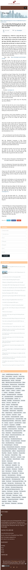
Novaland (7, 440)
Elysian (7, 406)
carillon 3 (13, 390)
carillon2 (5, 392)
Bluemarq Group (13, 384)
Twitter (8, 220)
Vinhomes (8, 497)
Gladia (11, 408)
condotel (16, 398)
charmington (11, 392)
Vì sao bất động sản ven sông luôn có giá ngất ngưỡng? (13, 305)
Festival (11, 406)
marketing (19, 426)
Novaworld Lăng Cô (8, 444)
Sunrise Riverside (9, 467)
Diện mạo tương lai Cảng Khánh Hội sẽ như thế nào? (12, 299)
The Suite (7, 487)
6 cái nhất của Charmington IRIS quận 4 (10, 302)
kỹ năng (6, 422)
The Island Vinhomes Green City (12, 477)
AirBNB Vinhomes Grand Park (12, 374)
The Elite (15, 471)
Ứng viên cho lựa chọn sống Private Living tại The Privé (13, 365)
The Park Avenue (18, 483)
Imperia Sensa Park (18, 412)
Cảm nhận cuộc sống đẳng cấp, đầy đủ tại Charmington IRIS (14, 287)
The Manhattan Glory (16, 479)
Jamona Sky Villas (19, 418)
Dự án (2, 547)
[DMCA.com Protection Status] (6, 565)
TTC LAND (9, 495)
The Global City (15, 473)
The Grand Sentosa (11, 475)
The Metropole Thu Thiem (18, 481)
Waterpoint (7, 503)
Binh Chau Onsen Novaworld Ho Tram (13, 382)
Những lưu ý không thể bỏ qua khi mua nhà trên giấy (12, 282)
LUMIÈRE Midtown (11, 426)
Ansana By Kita (9, 376)
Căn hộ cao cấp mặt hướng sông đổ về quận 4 (11, 279)
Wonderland (13, 503)
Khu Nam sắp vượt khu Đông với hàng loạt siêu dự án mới (13, 318)
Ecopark (8, 404)
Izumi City (8, 414)
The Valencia (9, 491)
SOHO (15, 463)
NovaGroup (7, 438)
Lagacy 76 (11, 422)
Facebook (13, 220)
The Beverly (14, 469)
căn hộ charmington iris (9, 388)
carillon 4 (18, 390)
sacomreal (19, 457)
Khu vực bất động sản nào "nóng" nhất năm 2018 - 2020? (13, 326)
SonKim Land (8, 465)
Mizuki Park (8, 432)
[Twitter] (13, 567)
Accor (3, 374)
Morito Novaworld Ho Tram (15, 434)
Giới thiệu (3, 545)
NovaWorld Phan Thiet (12, 448)
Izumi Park (14, 414)
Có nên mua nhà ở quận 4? (7, 323)
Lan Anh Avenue (18, 422)
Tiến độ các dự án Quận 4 (7, 311)
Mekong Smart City (18, 430)
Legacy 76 (6, 424)
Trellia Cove (16, 493)
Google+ (19, 220)
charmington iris (10, 90)
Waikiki (9, 501)
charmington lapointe (9, 396)
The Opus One (11, 483)
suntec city (17, 467)
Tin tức (2, 549)
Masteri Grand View (13, 428)
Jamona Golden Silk (15, 416)
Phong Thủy (6, 457)
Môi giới (7, 434)
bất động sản (19, 378)
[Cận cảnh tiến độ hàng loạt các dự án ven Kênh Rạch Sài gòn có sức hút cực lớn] (14, 21)
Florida (16, 406)
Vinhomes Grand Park (16, 497)
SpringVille (14, 465)
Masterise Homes (9, 430)
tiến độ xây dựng (9, 493)
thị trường (16, 491)
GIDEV (6, 408)
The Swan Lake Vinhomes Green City (12, 489)
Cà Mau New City (15, 386)
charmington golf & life (11, 394)
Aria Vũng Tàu (12, 378)
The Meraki (8, 481)
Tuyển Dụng (15, 495)
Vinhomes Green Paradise (13, 499)
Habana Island (13, 410)
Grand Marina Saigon (18, 408)
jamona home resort (10, 418)
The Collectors (8, 471)
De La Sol (8, 402)
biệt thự (12, 380)
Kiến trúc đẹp (18, 420)
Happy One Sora (9, 412)
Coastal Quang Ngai (9, 398)
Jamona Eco (7, 416)
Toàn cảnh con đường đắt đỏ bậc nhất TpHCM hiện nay (13, 321)
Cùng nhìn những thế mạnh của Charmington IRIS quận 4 (13, 290)
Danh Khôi (9, 400)
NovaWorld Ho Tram (10, 442)
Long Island (12, 424)
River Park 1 (13, 457)
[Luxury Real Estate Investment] (14, 2)
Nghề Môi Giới (12, 436)
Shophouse (10, 463)
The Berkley (8, 469)
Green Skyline (5, 410)
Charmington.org (15, 561)
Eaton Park (14, 402)
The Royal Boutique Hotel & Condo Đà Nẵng (14, 485)
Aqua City (15, 376)
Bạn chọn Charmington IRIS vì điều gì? (10, 293)
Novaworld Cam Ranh (15, 440)
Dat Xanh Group (16, 400)
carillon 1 (8, 390)
